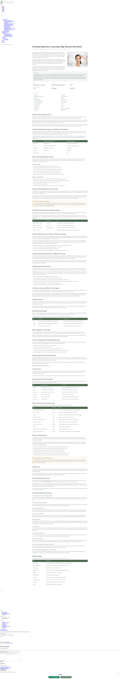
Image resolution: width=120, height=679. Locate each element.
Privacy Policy (4, 625)
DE (3, 9)
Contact (34, 584)
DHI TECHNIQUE (7, 27)
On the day (63, 94)
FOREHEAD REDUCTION (8, 24)
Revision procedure (36, 579)
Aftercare (34, 572)
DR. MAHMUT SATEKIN (8, 35)
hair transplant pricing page (82, 488)
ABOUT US (4, 38)
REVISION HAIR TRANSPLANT (9, 23)
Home (1, 44)
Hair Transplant (4, 612)
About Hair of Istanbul (5, 622)
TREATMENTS (4, 19)
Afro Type (3, 614)
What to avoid (63, 102)
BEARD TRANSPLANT (8, 22)
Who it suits (36, 97)
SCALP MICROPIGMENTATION (9, 29)
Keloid (34, 183)
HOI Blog (3, 627)
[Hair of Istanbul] (7, 3)
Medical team (35, 582)
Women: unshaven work (38, 102)
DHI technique (35, 570)
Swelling (33, 342)
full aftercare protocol (68, 362)
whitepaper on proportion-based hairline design (78, 273)
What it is (36, 94)
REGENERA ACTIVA (7, 28)
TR (3, 6)
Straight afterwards (64, 96)
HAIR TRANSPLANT (7, 20)
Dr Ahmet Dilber (42, 49)
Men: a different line (37, 103)
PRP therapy (41, 473)
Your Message (2, 660)
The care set (63, 99)
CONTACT (4, 42)
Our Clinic (3, 623)
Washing (62, 97)
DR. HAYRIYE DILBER (8, 36)
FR (3, 8)
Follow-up (63, 105)
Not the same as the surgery (39, 96)
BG (3, 11)
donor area (76, 116)
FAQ (3, 41)
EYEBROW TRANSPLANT (8, 25)
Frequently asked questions (65, 108)
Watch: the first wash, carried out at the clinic (40, 365)
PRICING (3, 37)
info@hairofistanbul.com (4, 630)
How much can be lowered (38, 100)
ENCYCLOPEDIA (5, 39)
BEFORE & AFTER (5, 32)
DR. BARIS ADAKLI (7, 34)
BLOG (3, 40)
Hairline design (36, 105)
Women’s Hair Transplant (6, 613)
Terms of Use (4, 624)
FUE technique (38, 118)
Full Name (2, 651)
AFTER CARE (6, 30)
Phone (1, 653)
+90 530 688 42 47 (3, 629)
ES (3, 10)
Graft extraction (37, 108)
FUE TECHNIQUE (7, 26)
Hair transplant (35, 563)
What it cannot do (37, 99)
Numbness (35, 451)
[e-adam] (60, 674)
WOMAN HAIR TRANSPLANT (9, 21)
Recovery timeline (64, 100)
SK (3, 7)
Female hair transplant (37, 565)
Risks (62, 103)
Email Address (2, 652)
